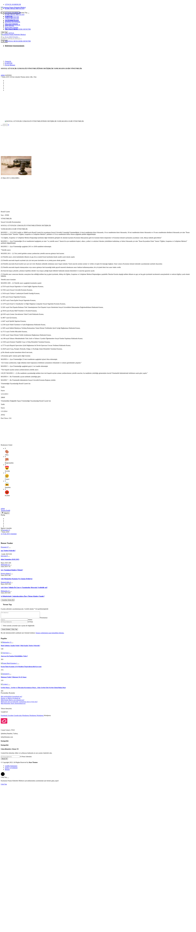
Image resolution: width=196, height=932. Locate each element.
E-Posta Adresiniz (26, 756)
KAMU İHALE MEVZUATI (14, 8)
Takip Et (6, 513)
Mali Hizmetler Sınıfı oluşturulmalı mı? (13, 703)
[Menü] (1, 9)
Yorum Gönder (6, 629)
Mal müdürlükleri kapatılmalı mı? (11, 696)
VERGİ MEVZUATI (12, 18)
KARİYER (8, 16)
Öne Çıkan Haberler (11, 24)
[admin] (5, 507)
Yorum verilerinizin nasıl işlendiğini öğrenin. (50, 633)
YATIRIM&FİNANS (12, 20)
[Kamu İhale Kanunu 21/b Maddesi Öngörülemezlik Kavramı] (9, 663)
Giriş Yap (14, 629)
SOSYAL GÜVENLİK (12, 22)
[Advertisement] (17, 53)
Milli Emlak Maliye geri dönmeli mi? (12, 700)
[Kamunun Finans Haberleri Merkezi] (13, 7)
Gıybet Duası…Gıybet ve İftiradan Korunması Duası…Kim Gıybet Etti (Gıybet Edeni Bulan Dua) (33, 687)
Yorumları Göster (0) (8, 600)
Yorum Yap (7, 604)
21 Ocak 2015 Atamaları (9, 534)
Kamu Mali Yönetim (11, 27)
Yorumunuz (43, 618)
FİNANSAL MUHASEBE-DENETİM (18, 29)
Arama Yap (23, 12)
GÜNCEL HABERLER (13, 4)
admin (3, 75)
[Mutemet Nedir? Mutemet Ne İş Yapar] (5, 674)
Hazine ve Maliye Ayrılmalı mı (10, 698)
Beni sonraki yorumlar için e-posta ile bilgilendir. (19, 625)
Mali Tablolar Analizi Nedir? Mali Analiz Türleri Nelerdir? (20, 645)
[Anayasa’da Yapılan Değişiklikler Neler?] (5, 653)
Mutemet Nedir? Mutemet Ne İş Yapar (14, 677)
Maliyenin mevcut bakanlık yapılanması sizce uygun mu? (19, 701)
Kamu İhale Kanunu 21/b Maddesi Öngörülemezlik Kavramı (21, 666)
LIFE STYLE (9, 25)
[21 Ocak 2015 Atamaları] (5, 530)
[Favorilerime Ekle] (1, 125)
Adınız (30, 619)
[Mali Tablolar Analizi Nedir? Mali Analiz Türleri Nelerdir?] (6, 642)
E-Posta (30, 622)
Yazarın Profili (5, 510)
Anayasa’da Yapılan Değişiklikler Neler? (14, 656)
